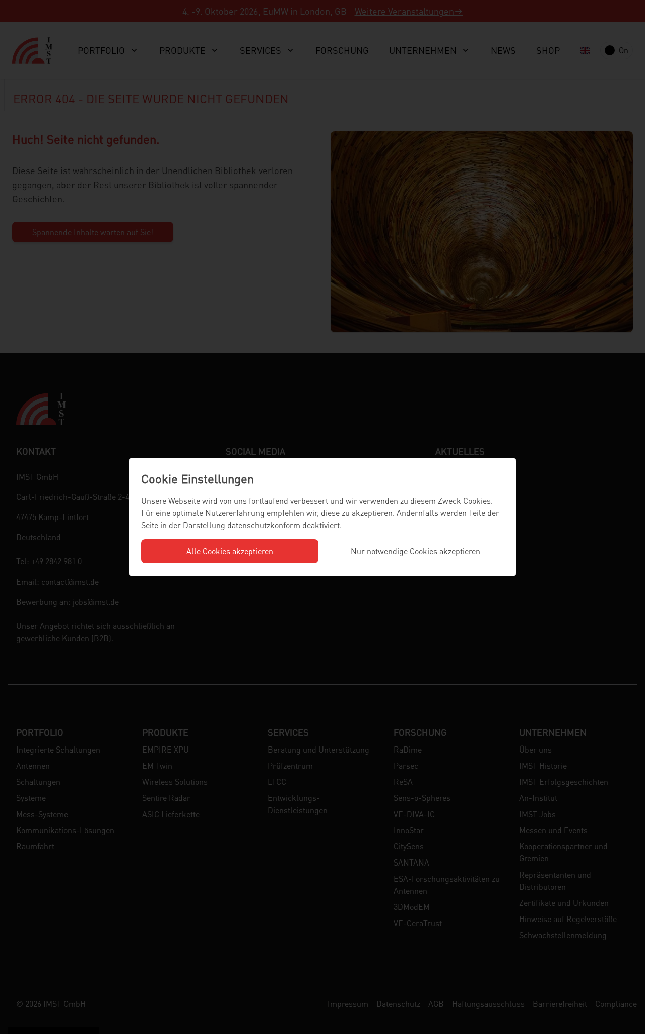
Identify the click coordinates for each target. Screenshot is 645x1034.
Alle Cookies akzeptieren (229, 551)
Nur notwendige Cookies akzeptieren (415, 551)
